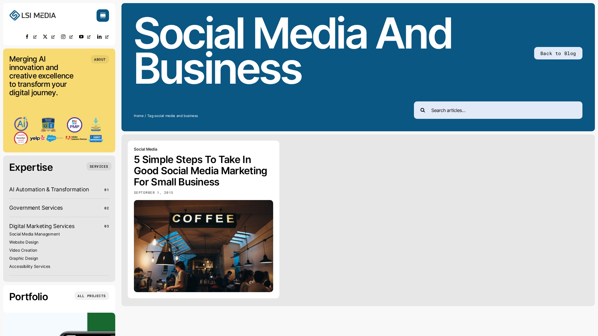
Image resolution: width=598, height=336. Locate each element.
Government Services (36, 207)
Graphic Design (23, 258)
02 (106, 208)
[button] (100, 59)
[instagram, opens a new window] (67, 36)
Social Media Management (34, 233)
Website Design (24, 242)
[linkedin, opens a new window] (103, 36)
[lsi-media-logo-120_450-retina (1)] (32, 12)
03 (106, 226)
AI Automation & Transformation (49, 189)
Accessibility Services (29, 266)
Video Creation (23, 250)
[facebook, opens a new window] (31, 36)
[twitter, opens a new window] (49, 36)
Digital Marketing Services (41, 226)
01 (106, 189)
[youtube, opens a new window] (85, 36)
